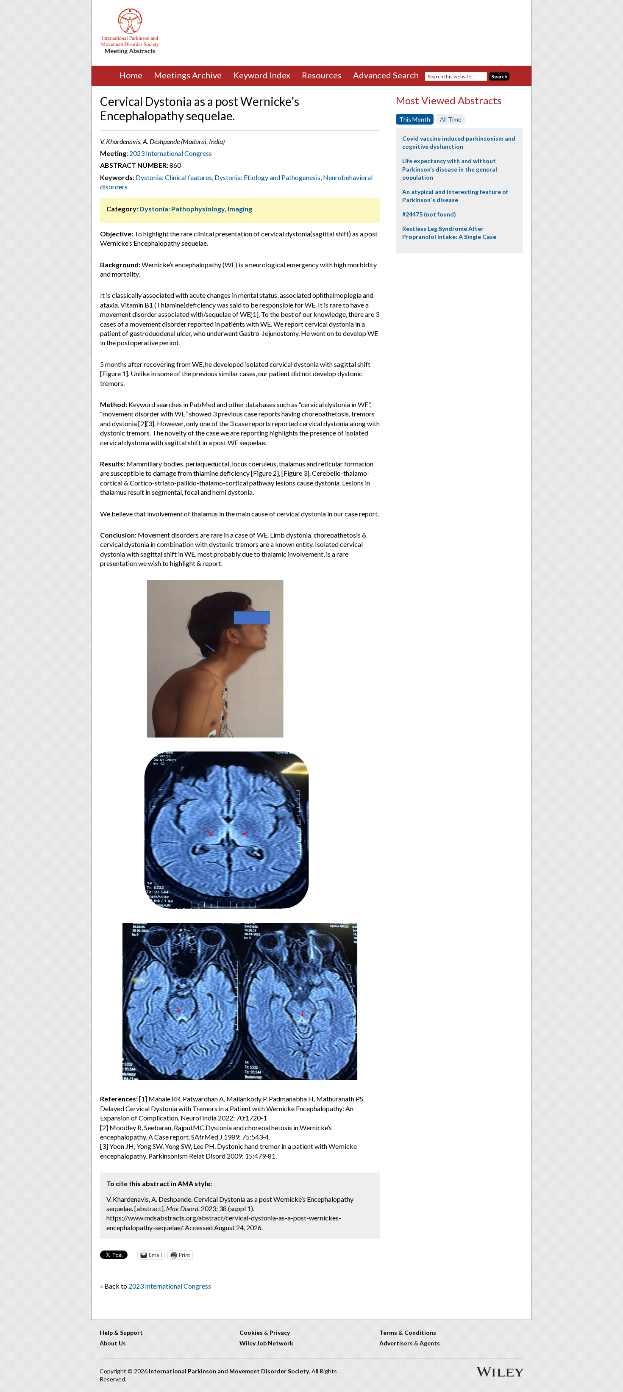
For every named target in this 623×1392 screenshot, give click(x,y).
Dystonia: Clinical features (174, 177)
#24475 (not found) (429, 214)
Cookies (251, 1332)
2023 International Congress (170, 153)
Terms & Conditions (407, 1332)
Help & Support (121, 1332)
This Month (414, 119)
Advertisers (396, 1343)
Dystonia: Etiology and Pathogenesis (267, 177)
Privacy (280, 1332)
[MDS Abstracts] (130, 52)
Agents (430, 1343)
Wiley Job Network (266, 1343)
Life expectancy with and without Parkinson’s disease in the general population (449, 169)
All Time (451, 119)
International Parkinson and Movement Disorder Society (229, 1371)
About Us (113, 1343)
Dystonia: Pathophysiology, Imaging (195, 209)
